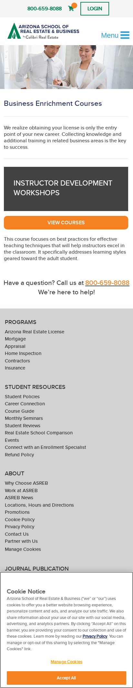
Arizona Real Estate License (34, 331)
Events (12, 440)
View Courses (66, 222)
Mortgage (15, 338)
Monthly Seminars (24, 418)
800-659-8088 (44, 8)
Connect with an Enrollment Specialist (45, 447)
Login (94, 8)
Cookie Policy (20, 519)
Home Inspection (23, 353)
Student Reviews (22, 425)
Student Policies (22, 396)
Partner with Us (21, 541)
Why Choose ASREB (26, 483)
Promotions (17, 512)
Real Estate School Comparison (39, 432)
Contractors (17, 360)
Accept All (66, 678)
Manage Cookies (23, 549)
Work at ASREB (21, 490)
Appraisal (15, 346)
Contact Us (17, 534)
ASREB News (19, 497)
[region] (66, 630)
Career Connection (25, 403)
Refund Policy (19, 454)
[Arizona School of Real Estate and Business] (43, 31)
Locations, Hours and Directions (39, 504)
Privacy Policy (19, 526)
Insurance (15, 367)
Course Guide (19, 411)
